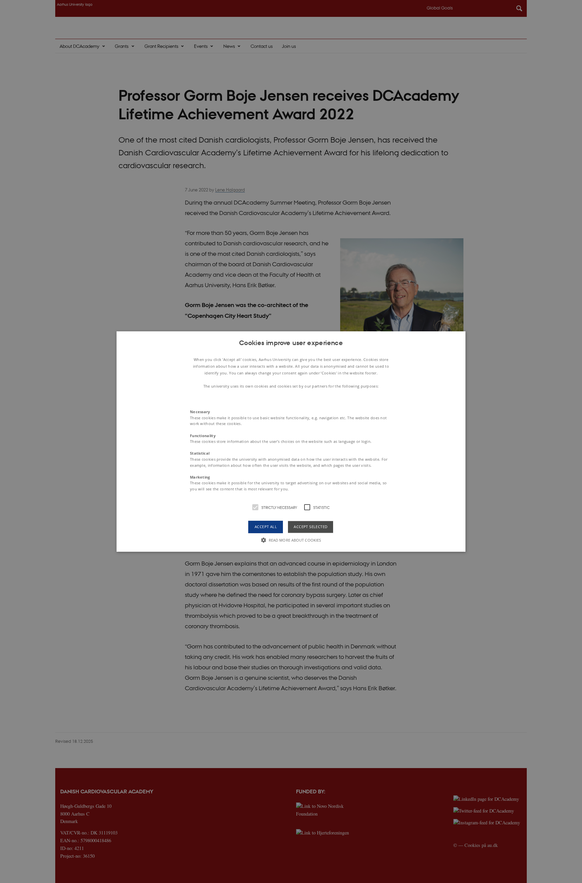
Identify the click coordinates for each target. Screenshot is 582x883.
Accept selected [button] (310, 526)
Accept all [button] (266, 526)
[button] (291, 441)
